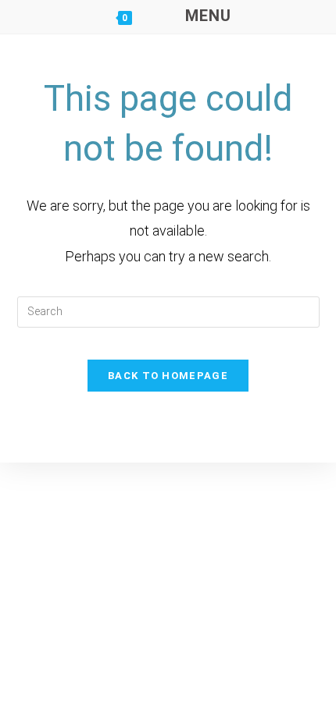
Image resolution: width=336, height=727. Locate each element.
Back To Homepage (168, 375)
